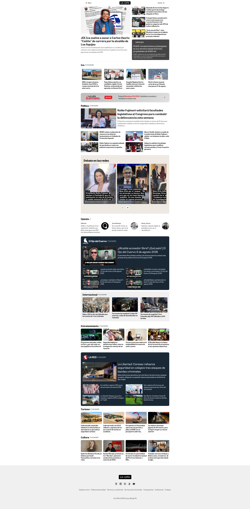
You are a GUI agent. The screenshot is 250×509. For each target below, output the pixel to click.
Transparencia (148, 490)
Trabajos (168, 490)
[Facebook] (116, 483)
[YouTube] (133, 483)
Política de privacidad (98, 490)
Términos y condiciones (115, 490)
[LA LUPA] (125, 3)
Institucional (159, 490)
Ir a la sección (89, 65)
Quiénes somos (84, 490)
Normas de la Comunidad (133, 490)
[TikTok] (129, 483)
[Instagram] (120, 483)
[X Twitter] (125, 483)
